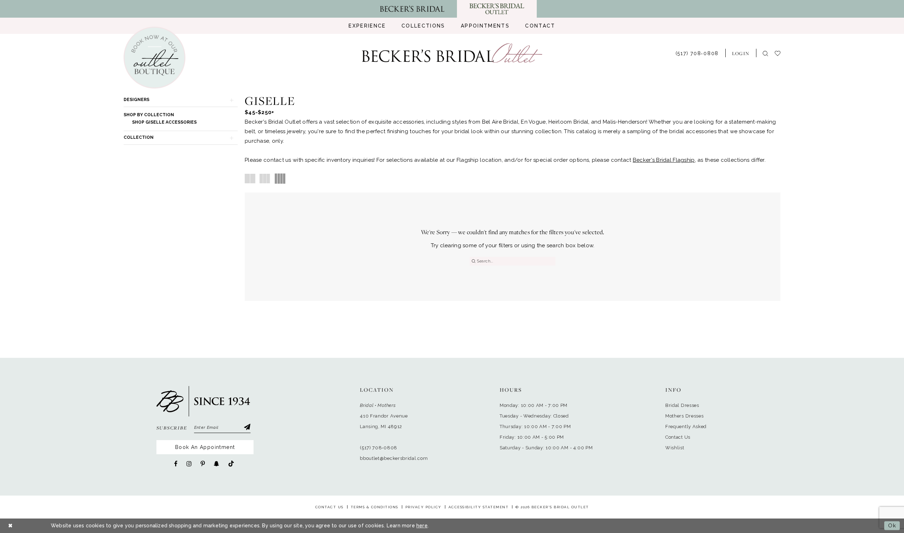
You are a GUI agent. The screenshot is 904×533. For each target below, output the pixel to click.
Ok (892, 525)
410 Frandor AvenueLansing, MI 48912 (384, 421)
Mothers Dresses (684, 416)
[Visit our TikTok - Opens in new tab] (231, 464)
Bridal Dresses (682, 405)
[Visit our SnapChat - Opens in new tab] (216, 464)
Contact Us (677, 437)
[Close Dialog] (10, 526)
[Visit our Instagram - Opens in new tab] (189, 464)
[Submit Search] (473, 261)
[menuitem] (367, 26)
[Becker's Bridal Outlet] (452, 53)
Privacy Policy (423, 507)
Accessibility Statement (478, 507)
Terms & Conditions (374, 507)
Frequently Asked (686, 426)
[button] (740, 53)
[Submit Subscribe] (247, 427)
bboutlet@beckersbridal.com (394, 458)
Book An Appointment (205, 447)
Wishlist (674, 447)
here (422, 525)
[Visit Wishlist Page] (781, 53)
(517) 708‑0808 (378, 447)
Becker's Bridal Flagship (664, 160)
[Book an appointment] (154, 58)
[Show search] (765, 53)
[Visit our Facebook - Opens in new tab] (176, 464)
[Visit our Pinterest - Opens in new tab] (203, 464)
